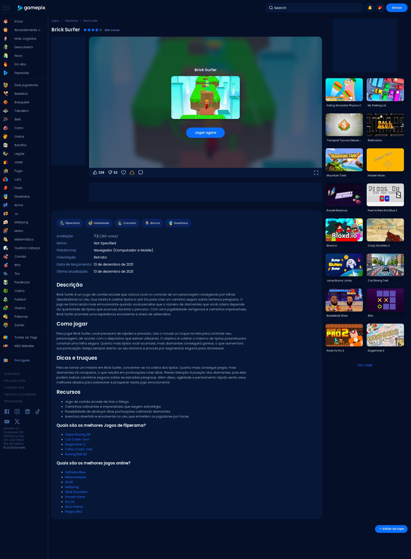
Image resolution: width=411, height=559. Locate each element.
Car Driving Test (378, 280)
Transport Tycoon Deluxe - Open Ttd (345, 140)
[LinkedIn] (27, 412)
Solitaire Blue (75, 472)
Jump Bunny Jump (339, 280)
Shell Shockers (76, 492)
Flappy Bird (73, 511)
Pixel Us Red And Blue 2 (382, 210)
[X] (17, 422)
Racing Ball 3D (76, 454)
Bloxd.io (332, 245)
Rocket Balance (337, 210)
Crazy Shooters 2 (379, 245)
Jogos (55, 21)
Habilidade (101, 223)
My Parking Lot (377, 105)
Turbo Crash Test (79, 449)
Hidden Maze (376, 175)
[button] (22, 21)
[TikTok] (37, 412)
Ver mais (364, 365)
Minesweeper (75, 477)
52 (116, 172)
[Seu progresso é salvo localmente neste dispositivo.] (132, 172)
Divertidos (181, 223)
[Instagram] (17, 412)
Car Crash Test (77, 439)
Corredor (129, 223)
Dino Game (74, 506)
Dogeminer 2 (75, 444)
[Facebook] (6, 412)
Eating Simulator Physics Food (345, 105)
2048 (69, 482)
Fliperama (71, 21)
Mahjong (72, 487)
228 (101, 172)
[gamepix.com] (32, 8)
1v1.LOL (70, 501)
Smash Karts (75, 496)
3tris (370, 315)
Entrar (397, 8)
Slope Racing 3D (78, 434)
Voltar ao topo (393, 529)
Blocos (155, 223)
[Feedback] (140, 172)
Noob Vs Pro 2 (335, 350)
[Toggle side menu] (5, 7)
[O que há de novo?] (370, 7)
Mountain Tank (336, 175)
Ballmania (375, 140)
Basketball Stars (337, 315)
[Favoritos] (380, 7)
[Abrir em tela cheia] (316, 172)
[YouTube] (6, 422)
